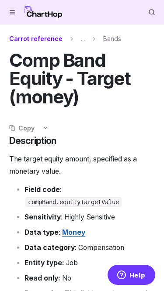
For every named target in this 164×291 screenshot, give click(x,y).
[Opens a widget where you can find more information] (131, 276)
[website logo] (43, 12)
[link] (73, 232)
